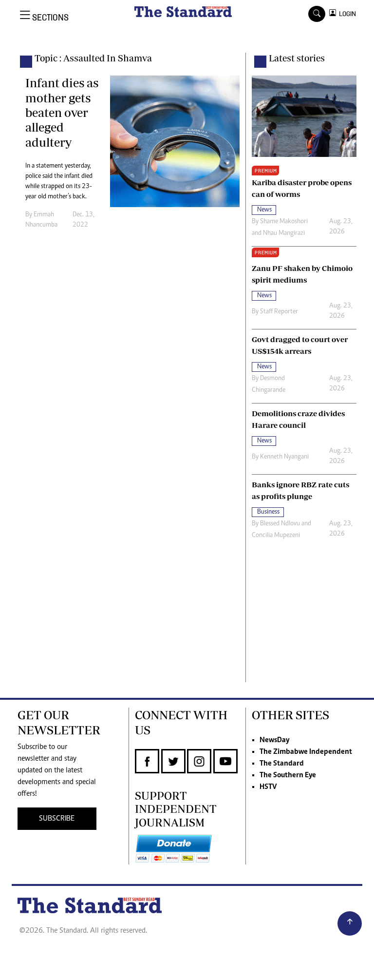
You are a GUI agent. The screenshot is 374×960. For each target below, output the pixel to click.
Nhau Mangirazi (284, 233)
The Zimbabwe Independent (306, 752)
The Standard (282, 764)
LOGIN (346, 14)
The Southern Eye (288, 775)
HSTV (268, 787)
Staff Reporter (279, 311)
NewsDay (274, 740)
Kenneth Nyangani (284, 457)
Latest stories (297, 58)
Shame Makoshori (284, 221)
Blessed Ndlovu (280, 523)
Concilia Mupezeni (276, 535)
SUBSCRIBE (57, 819)
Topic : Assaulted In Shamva (93, 58)
